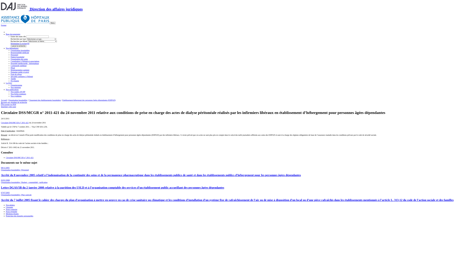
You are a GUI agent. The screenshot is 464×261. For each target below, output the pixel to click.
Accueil (4, 100)
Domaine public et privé (20, 72)
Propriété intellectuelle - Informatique (25, 63)
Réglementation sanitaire (20, 70)
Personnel (14, 55)
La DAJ (9, 83)
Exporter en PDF (9, 105)
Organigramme (16, 85)
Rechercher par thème (19, 41)
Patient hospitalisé (17, 57)
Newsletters (10, 205)
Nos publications (12, 90)
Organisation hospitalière (20, 50)
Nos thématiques (12, 48)
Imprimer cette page (8, 107)
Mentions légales (12, 214)
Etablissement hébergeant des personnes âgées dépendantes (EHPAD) (89, 100)
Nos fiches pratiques (18, 94)
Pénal (13, 68)
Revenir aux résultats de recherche (14, 102)
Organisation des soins (19, 59)
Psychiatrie (15, 81)
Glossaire (9, 207)
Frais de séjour (16, 74)
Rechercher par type (18, 39)
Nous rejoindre (11, 212)
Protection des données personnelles (19, 216)
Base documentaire (13, 34)
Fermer (3, 25)
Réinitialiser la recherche (20, 44)
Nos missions (16, 87)
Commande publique (19, 66)
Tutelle (13, 79)
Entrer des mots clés (18, 37)
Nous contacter (11, 209)
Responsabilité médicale (20, 53)
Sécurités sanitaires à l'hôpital (22, 77)
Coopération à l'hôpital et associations (25, 61)
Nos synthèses (16, 96)
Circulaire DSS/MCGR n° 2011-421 (15, 123)
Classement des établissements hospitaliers (45, 100)
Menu (53, 23)
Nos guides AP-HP (18, 92)
